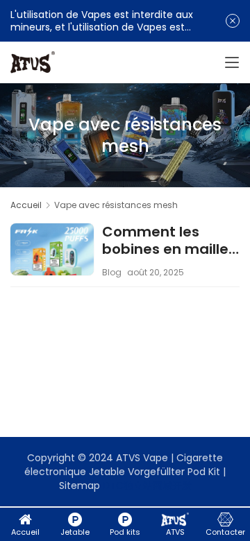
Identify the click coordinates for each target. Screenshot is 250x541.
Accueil (26, 205)
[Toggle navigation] (232, 62)
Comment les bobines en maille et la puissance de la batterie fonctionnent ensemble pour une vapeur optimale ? (167, 240)
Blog (112, 272)
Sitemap (79, 485)
